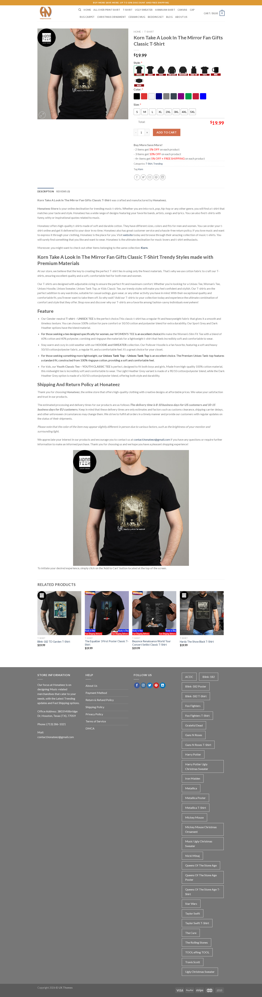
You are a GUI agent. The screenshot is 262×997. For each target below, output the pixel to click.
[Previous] (37, 625)
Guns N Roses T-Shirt (198, 744)
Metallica (191, 788)
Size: (137, 104)
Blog (169, 16)
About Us (181, 16)
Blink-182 (208, 676)
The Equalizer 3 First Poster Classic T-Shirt (107, 643)
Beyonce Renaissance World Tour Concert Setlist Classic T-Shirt (151, 643)
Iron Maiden (192, 778)
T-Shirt (128, 9)
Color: (138, 89)
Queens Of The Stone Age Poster (201, 877)
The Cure (190, 932)
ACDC (189, 676)
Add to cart (166, 132)
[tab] (45, 191)
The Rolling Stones (196, 942)
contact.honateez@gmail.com (152, 439)
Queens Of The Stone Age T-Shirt (202, 892)
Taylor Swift (192, 913)
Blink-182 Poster (195, 686)
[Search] (79, 9)
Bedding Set (156, 16)
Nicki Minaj (192, 855)
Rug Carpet (87, 16)
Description (45, 191)
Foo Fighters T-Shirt (197, 715)
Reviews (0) (63, 191)
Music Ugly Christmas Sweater (198, 844)
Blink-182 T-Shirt (196, 696)
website (128, 235)
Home (87, 9)
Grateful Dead (194, 725)
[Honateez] (55, 13)
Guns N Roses (193, 735)
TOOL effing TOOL (197, 952)
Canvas (182, 9)
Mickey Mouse (194, 817)
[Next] (223, 625)
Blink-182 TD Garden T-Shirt (53, 641)
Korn (140, 169)
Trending (158, 163)
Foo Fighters (193, 705)
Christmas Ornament (111, 16)
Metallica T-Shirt (195, 807)
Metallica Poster (195, 797)
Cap (192, 9)
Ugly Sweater (144, 9)
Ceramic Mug (136, 16)
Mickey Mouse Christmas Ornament (201, 829)
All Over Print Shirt (106, 9)
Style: (138, 62)
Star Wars (191, 903)
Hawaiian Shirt (165, 9)
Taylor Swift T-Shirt (197, 923)
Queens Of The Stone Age (201, 865)
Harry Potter (193, 754)
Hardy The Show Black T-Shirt (197, 641)
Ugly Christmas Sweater (200, 971)
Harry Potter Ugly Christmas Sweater (196, 766)
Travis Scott (192, 962)
